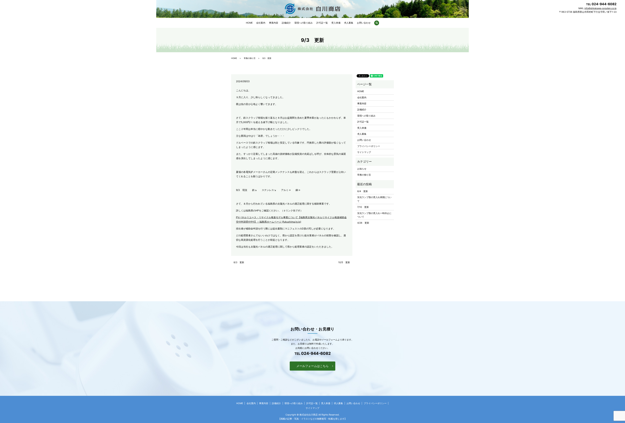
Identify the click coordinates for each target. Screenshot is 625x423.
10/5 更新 (344, 262)
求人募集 (348, 22)
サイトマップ (364, 152)
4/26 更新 (363, 222)
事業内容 (273, 22)
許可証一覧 (322, 22)
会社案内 (260, 22)
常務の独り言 (250, 58)
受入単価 (335, 22)
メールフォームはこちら (312, 366)
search (376, 23)
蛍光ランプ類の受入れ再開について (374, 199)
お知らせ (361, 168)
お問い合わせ (364, 22)
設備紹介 (286, 22)
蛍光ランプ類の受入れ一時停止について (374, 215)
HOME (249, 22)
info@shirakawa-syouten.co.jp (600, 8)
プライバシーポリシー (368, 146)
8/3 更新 (239, 262)
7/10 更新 (363, 207)
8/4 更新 (362, 191)
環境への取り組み (303, 22)
